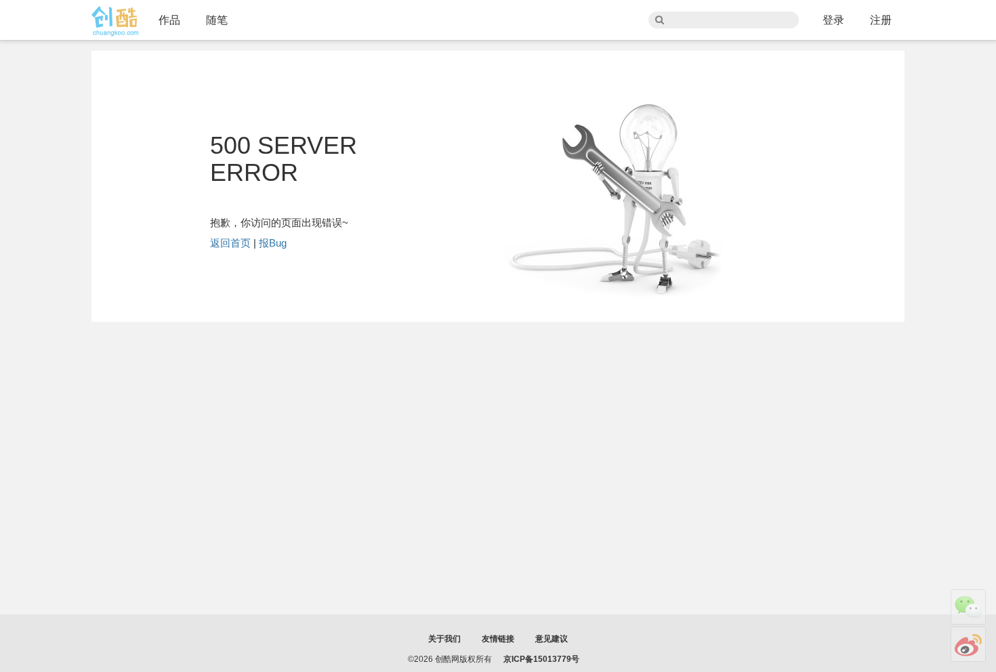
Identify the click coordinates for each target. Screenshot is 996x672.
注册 (881, 20)
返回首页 (230, 243)
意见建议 (551, 639)
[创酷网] (115, 21)
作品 (169, 20)
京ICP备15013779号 (541, 659)
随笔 (217, 20)
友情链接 (498, 639)
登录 (833, 20)
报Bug (273, 243)
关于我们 (444, 639)
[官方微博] (968, 644)
